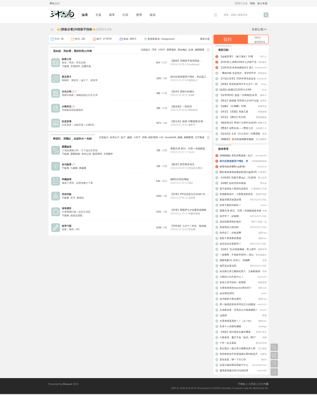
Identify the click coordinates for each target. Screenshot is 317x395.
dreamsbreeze (259, 365)
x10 (161, 137)
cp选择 (223, 315)
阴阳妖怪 (193, 110)
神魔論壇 (66, 179)
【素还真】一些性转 (181, 106)
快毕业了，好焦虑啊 (230, 232)
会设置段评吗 (227, 293)
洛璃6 (191, 95)
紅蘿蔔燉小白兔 (259, 188)
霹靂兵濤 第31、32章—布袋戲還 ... (189, 148)
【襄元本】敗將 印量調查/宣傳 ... (188, 121)
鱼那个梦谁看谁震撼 (230, 238)
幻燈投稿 (66, 299)
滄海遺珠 (66, 208)
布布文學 (66, 91)
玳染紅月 (151, 290)
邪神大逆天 (261, 332)
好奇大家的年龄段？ (230, 205)
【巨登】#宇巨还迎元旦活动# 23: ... (189, 194)
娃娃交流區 (76, 215)
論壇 (85, 14)
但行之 (263, 56)
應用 (139, 14)
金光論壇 (66, 164)
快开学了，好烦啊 (229, 216)
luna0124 (262, 166)
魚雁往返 (86, 66)
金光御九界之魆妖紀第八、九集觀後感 (240, 271)
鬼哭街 (263, 100)
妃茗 (191, 49)
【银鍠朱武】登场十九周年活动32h (238, 122)
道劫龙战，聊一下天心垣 (233, 359)
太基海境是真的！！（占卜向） (236, 320)
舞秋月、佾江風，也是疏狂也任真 (72, 250)
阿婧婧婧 (262, 111)
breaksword (261, 67)
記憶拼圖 (66, 274)
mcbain (263, 310)
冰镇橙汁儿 (261, 128)
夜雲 (189, 277)
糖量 (264, 315)
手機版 (241, 384)
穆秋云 (263, 95)
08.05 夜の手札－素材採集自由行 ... (189, 274)
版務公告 (66, 59)
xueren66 (262, 370)
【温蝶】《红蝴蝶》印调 (233, 106)
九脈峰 (74, 168)
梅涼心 (177, 290)
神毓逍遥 (262, 282)
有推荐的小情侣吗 (229, 227)
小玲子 (161, 49)
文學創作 (66, 259)
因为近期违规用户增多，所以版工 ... (189, 76)
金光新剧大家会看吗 (230, 298)
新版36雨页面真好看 (230, 199)
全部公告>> (259, 29)
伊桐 (144, 137)
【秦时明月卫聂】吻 (181, 259)
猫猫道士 (193, 80)
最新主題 (205, 38)
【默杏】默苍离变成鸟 (182, 164)
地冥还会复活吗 (228, 265)
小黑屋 (252, 384)
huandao (192, 263)
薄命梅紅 (182, 49)
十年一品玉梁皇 (228, 343)
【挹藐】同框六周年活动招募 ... (187, 301)
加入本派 (262, 3)
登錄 (252, 3)
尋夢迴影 (171, 49)
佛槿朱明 (262, 249)
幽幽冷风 (262, 122)
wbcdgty (262, 326)
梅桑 (180, 137)
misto (191, 152)
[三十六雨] (62, 20)
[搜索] (266, 14)
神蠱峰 (82, 168)
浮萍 (154, 49)
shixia (264, 84)
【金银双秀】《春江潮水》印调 (236, 56)
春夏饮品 (262, 106)
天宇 (72, 197)
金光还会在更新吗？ (230, 243)
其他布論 (66, 194)
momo (263, 205)
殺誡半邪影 (261, 194)
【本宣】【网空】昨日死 (233, 117)
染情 (264, 260)
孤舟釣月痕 (261, 343)
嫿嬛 (129, 137)
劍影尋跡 (153, 137)
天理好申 (75, 66)
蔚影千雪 (177, 249)
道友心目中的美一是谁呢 (233, 282)
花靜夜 (191, 197)
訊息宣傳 (66, 121)
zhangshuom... (169, 38)
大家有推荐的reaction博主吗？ (236, 287)
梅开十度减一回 (259, 221)
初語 (190, 183)
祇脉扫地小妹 (195, 305)
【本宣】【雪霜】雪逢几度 (234, 111)
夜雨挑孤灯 (261, 255)
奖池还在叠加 (195, 168)
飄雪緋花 (193, 290)
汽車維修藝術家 (259, 161)
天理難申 (108, 153)
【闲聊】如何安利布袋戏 (233, 183)
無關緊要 (199, 49)
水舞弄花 (66, 106)
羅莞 (202, 290)
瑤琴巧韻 (66, 226)
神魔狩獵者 (194, 213)
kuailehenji (193, 64)
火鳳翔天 (262, 172)
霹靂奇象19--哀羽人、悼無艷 (235, 260)
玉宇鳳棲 (199, 137)
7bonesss (262, 277)
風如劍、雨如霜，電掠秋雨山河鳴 (72, 50)
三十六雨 (263, 384)
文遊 (98, 14)
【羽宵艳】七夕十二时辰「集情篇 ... (189, 226)
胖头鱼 (263, 183)
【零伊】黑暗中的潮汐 (182, 91)
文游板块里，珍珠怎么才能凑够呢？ (239, 309)
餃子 (123, 137)
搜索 (226, 14)
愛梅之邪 (140, 290)
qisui (264, 89)
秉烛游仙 (262, 73)
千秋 (184, 290)
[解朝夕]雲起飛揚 (179, 179)
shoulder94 (170, 137)
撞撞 (264, 337)
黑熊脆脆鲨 (261, 117)
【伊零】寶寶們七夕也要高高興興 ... (189, 210)
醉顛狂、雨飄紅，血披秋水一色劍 (72, 138)
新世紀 (80, 197)
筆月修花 (199, 249)
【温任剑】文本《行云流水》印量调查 (240, 133)
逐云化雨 (262, 177)
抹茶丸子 (114, 137)
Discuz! (67, 384)
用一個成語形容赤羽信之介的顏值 (237, 304)
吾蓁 (264, 271)
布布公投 (86, 153)
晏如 (264, 133)
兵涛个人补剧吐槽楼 (230, 326)
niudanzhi (262, 78)
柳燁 (138, 249)
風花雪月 (66, 76)
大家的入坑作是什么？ (231, 276)
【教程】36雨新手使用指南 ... (186, 60)
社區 (125, 14)
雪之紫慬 (262, 348)
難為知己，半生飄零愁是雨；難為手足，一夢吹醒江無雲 (85, 291)
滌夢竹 (191, 124)
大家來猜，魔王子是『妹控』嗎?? (238, 337)
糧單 (112, 14)
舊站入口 (55, 3)
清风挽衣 (262, 62)
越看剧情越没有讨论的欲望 (234, 370)
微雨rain (262, 232)
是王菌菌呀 (261, 139)
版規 (153, 14)
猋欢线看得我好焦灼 (230, 221)
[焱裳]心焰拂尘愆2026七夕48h (236, 89)
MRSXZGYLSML (258, 199)
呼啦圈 (191, 229)
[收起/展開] (208, 49)
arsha (264, 293)
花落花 (263, 354)
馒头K (264, 359)
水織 (264, 210)
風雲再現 (97, 153)
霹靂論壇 (66, 146)
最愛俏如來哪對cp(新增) (232, 166)
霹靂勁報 (75, 153)
